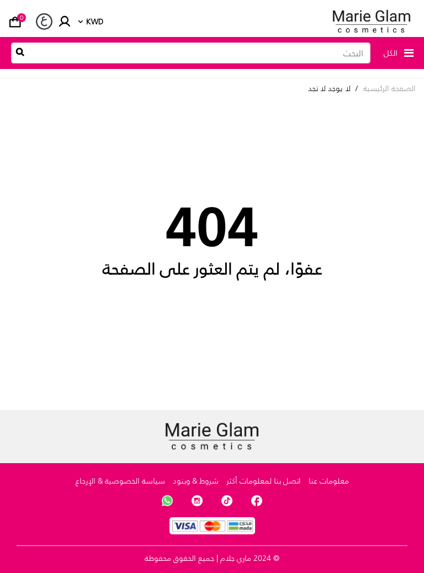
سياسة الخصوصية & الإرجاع (120, 481)
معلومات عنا (329, 481)
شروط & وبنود (196, 481)
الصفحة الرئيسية (389, 88)
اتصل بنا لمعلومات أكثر (263, 481)
